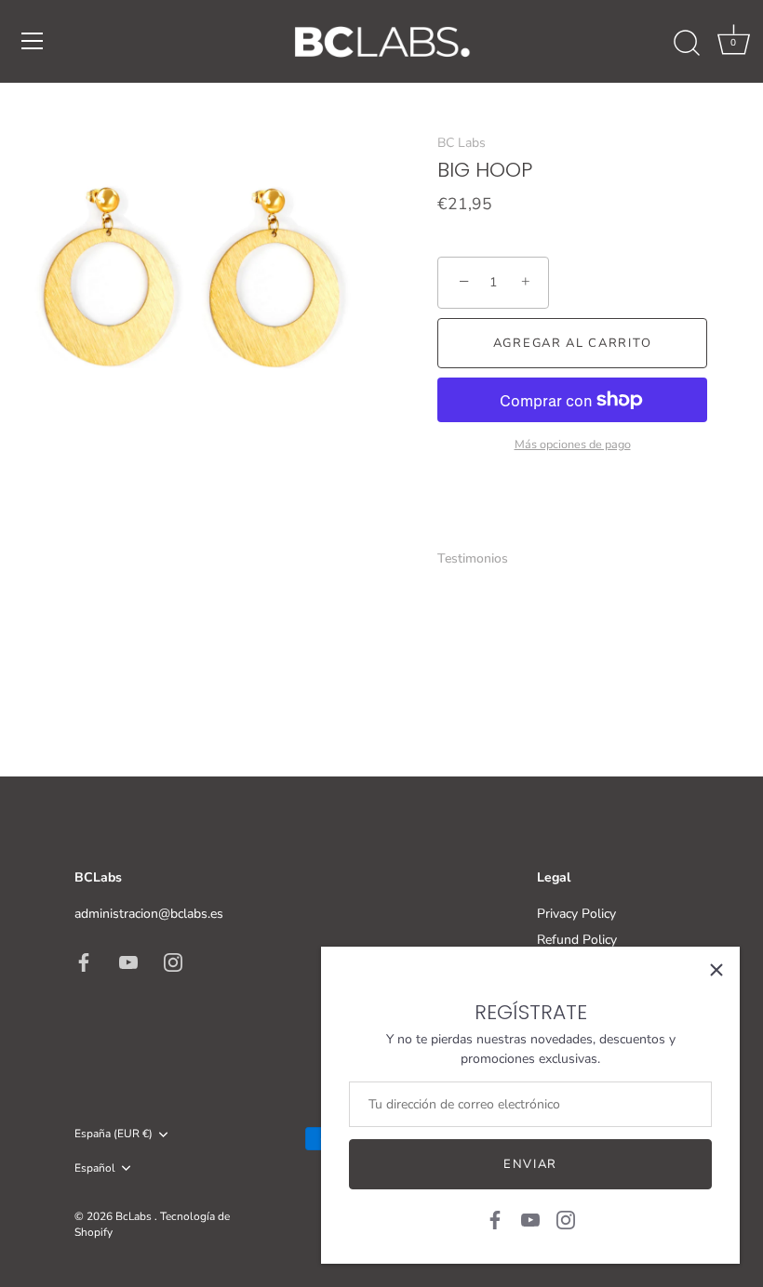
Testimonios (472, 558)
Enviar (530, 1164)
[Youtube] (530, 1218)
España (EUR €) (113, 1134)
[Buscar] (686, 43)
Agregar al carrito (572, 343)
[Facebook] (495, 1218)
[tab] (482, 558)
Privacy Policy (576, 913)
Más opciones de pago (573, 444)
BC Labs (461, 143)
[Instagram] (565, 1218)
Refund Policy (577, 940)
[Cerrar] (716, 969)
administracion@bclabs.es (148, 913)
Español (94, 1168)
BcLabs (134, 1216)
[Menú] (32, 40)
